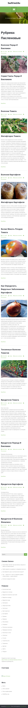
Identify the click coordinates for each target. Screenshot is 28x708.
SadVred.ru (14, 3)
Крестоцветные (6, 611)
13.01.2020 (4, 51)
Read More (3, 103)
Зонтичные (5, 608)
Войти (4, 686)
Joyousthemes (23, 706)
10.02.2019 (4, 177)
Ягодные (5, 651)
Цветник (4, 646)
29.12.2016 (4, 403)
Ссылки (4, 638)
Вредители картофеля (12, 484)
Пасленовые (3, 53)
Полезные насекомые (7, 627)
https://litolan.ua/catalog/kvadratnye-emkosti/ (12, 659)
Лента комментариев (7, 691)
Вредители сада (6, 600)
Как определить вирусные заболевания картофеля (12, 289)
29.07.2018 (4, 295)
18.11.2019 (4, 114)
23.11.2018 (4, 235)
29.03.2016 (4, 487)
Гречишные (5, 602)
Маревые (5, 619)
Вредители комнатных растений (10, 594)
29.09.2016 (4, 449)
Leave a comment (18, 51)
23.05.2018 (4, 356)
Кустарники (5, 613)
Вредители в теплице (7, 592)
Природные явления (7, 629)
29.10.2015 (4, 525)
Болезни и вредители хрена (9, 579)
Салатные (5, 635)
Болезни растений (7, 589)
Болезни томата (9, 111)
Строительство (6, 640)
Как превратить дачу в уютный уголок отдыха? (13, 571)
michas (10, 51)
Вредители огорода (7, 597)
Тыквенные (5, 643)
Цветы (4, 648)
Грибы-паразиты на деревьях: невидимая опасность (14, 569)
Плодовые (5, 624)
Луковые (5, 616)
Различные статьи (7, 632)
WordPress (8, 706)
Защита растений (6, 605)
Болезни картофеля (11, 174)
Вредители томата (10, 400)
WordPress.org (6, 694)
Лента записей (6, 688)
